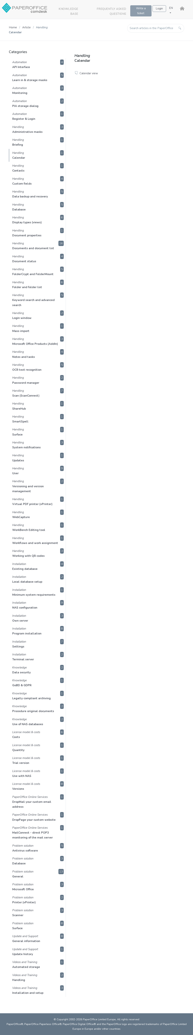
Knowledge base (68, 11)
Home (13, 27)
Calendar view (89, 73)
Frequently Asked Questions (111, 11)
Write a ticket (141, 10)
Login (159, 8)
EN (171, 8)
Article (26, 27)
